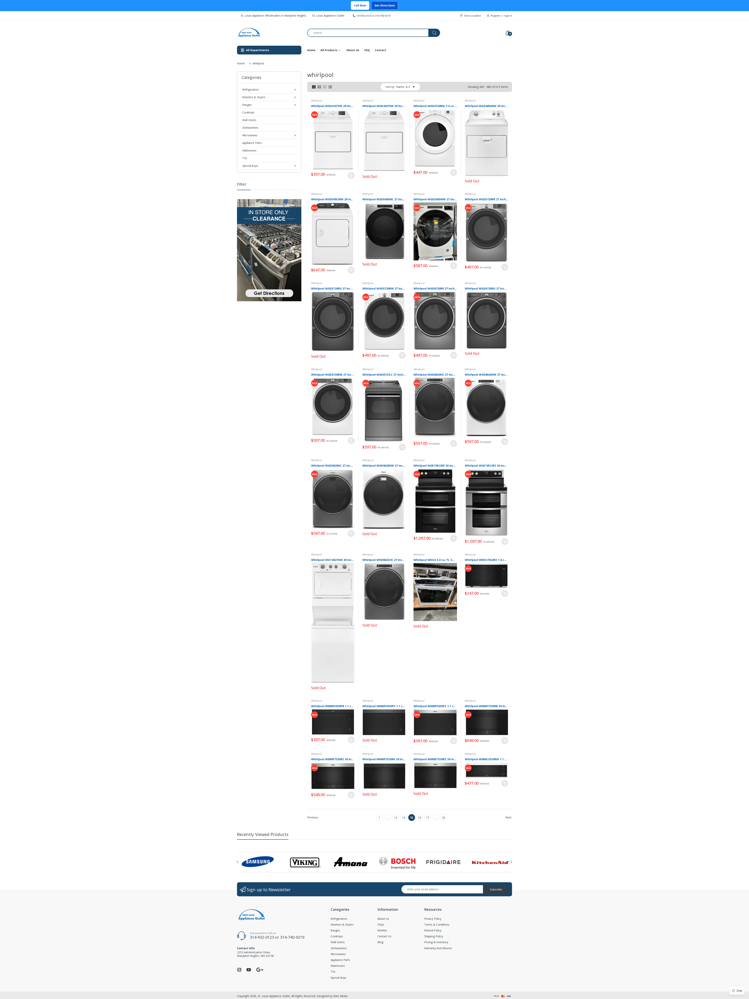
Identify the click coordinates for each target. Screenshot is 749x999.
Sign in (508, 15)
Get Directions (384, 5)
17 (427, 817)
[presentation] (238, 862)
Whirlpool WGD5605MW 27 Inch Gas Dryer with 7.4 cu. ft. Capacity (435, 199)
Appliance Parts (252, 143)
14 (403, 817)
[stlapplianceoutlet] (269, 33)
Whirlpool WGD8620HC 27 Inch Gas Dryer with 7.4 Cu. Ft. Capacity (435, 374)
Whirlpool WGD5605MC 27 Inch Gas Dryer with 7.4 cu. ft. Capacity (384, 199)
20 (443, 817)
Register (496, 15)
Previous (312, 817)
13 (395, 817)
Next (508, 817)
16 (419, 817)
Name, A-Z (403, 87)
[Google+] (260, 969)
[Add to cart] (351, 175)
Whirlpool (316, 100)
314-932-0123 (364, 15)
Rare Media (340, 996)
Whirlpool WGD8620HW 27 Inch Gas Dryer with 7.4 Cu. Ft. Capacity (486, 374)
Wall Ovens (249, 120)
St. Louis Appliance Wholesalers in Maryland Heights (273, 15)
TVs (244, 158)
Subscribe (496, 889)
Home (241, 63)
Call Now (360, 5)
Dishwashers (250, 127)
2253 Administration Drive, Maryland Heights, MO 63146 (255, 954)
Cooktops (248, 112)
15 (411, 817)
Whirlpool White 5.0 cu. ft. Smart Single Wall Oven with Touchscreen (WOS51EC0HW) (435, 560)
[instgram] (239, 970)
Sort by (389, 87)
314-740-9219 (382, 15)
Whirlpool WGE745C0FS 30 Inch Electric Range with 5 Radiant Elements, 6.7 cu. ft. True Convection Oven (486, 465)
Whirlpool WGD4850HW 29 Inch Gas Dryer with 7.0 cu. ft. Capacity (486, 106)
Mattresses (249, 150)
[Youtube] (248, 970)
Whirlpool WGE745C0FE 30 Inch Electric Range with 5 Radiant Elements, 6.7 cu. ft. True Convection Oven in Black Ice (435, 465)
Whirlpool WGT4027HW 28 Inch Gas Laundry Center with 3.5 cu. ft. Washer (333, 560)
